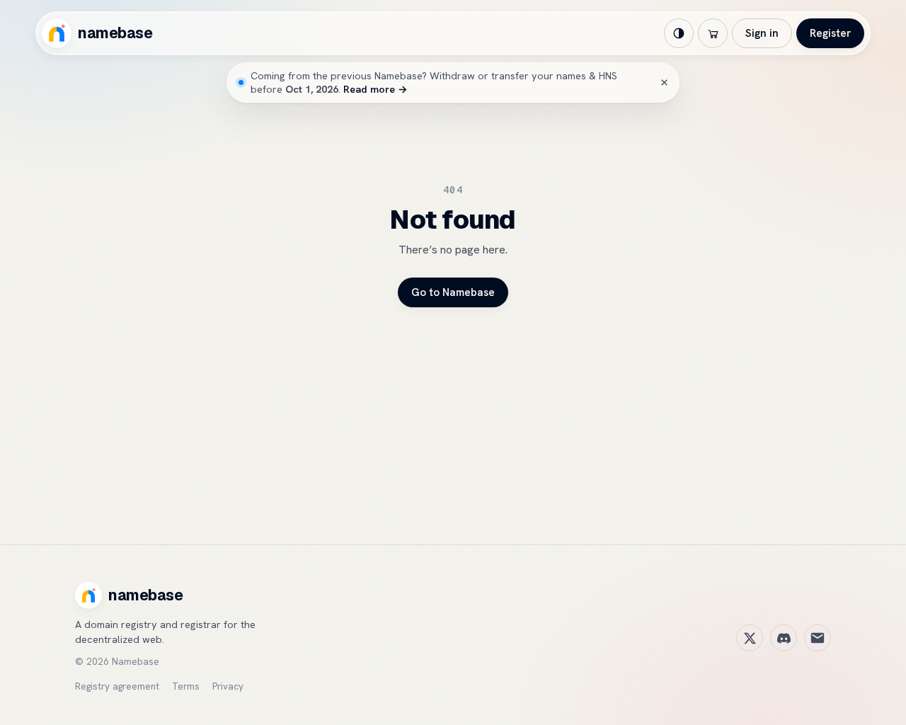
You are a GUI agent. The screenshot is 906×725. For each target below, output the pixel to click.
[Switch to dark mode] (679, 33)
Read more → (375, 89)
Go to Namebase (453, 292)
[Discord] (783, 637)
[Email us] (817, 637)
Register (830, 33)
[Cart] (713, 33)
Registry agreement (117, 686)
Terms (186, 686)
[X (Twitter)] (749, 637)
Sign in (762, 33)
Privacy (227, 686)
